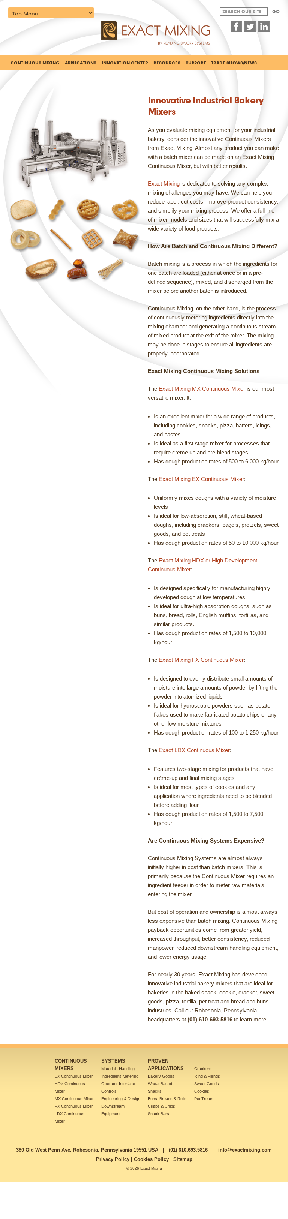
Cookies (201, 1091)
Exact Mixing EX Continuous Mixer (201, 479)
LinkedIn (264, 26)
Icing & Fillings (207, 1076)
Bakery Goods (161, 1076)
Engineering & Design (120, 1098)
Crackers (203, 1068)
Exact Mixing (164, 183)
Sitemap (182, 1159)
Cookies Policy (151, 1159)
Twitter (250, 26)
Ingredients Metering (119, 1076)
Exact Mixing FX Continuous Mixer (201, 660)
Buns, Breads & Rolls (167, 1098)
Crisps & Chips (161, 1106)
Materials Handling (118, 1068)
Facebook (236, 26)
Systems (113, 1061)
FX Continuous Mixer (74, 1106)
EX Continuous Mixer (74, 1076)
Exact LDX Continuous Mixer (194, 750)
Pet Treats (203, 1098)
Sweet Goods (206, 1083)
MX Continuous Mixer (74, 1098)
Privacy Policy (112, 1159)
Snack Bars (158, 1113)
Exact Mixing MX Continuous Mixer (202, 388)
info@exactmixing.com (245, 1150)
